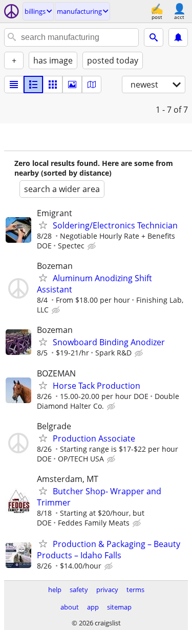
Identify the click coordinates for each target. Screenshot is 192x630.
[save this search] (178, 37)
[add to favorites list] (43, 225)
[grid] (52, 84)
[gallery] (72, 84)
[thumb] (33, 84)
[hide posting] (93, 246)
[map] (91, 84)
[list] (14, 84)
